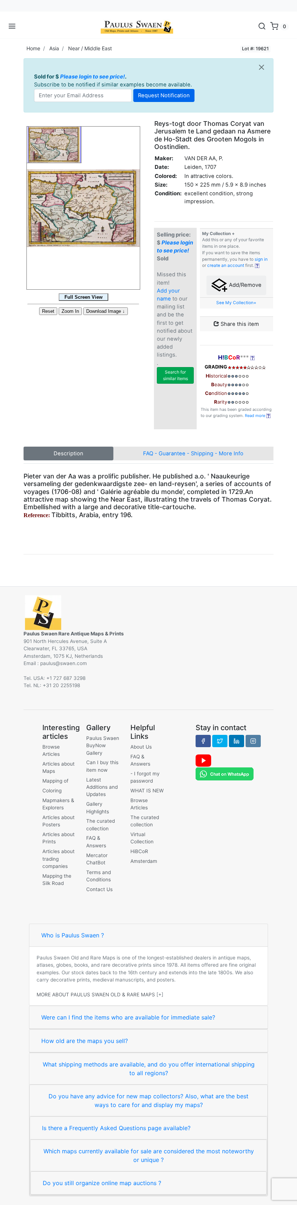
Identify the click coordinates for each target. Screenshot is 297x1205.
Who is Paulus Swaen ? (72, 935)
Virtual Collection (142, 837)
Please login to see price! (92, 76)
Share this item (239, 324)
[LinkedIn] (236, 741)
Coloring (52, 790)
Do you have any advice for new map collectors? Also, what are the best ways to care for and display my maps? (148, 1100)
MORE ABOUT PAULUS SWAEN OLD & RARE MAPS (96, 994)
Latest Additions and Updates (102, 787)
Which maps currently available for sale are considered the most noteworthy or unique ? (148, 1155)
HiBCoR (139, 851)
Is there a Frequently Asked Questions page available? (116, 1128)
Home (33, 48)
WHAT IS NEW (147, 790)
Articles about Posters (58, 820)
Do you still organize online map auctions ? (102, 1183)
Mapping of (55, 781)
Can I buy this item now (102, 765)
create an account (225, 265)
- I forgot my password (145, 777)
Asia (54, 48)
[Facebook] (203, 741)
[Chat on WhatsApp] (225, 773)
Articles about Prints (58, 837)
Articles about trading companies (58, 858)
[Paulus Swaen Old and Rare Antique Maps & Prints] (137, 26)
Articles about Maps (58, 767)
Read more (255, 415)
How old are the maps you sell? (84, 1040)
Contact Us (99, 889)
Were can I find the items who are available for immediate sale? (128, 1017)
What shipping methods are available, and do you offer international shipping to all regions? (149, 1069)
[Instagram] (253, 741)
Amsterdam (143, 861)
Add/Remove (244, 285)
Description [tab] (68, 453)
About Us (141, 747)
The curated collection (100, 824)
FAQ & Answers (96, 841)
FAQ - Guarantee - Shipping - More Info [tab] (193, 453)
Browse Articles (51, 750)
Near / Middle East (90, 48)
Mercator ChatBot (97, 858)
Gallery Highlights (97, 807)
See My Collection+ (236, 302)
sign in (261, 259)
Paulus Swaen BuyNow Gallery (102, 745)
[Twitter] (219, 741)
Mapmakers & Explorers (58, 803)
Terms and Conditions (98, 875)
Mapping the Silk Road (56, 879)
